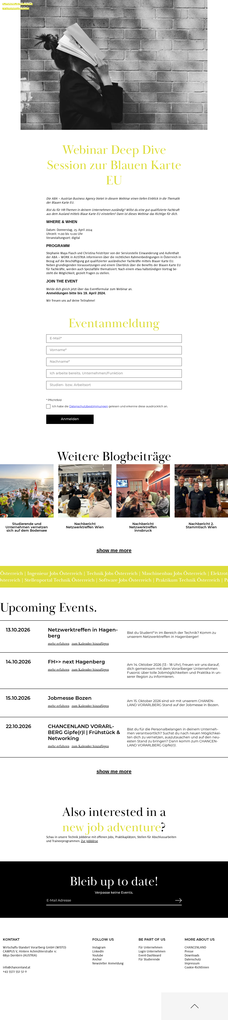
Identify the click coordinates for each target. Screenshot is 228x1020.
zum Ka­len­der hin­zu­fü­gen (90, 643)
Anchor (97, 959)
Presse (189, 951)
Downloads (192, 955)
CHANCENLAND (195, 947)
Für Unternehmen (150, 947)
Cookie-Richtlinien (197, 967)
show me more (114, 550)
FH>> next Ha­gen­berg (76, 662)
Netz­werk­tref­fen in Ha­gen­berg (83, 633)
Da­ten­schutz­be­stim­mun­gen (88, 406)
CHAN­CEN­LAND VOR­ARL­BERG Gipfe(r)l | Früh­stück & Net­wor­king (84, 732)
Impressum (192, 963)
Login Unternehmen (152, 951)
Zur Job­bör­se (89, 841)
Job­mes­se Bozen (70, 698)
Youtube (97, 955)
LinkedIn (98, 951)
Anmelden (70, 419)
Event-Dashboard (150, 955)
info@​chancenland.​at (16, 967)
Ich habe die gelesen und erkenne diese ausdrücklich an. (110, 406)
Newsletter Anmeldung (108, 963)
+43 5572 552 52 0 (15, 971)
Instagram (99, 947)
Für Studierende (149, 959)
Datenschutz (193, 959)
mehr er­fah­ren (58, 643)
